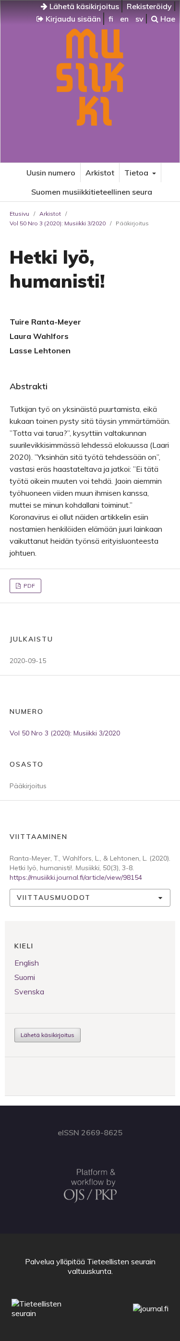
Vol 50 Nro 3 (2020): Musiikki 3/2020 (58, 223)
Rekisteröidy (149, 6)
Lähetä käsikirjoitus (83, 6)
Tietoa (137, 172)
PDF (28, 585)
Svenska (29, 991)
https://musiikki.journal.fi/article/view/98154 (76, 877)
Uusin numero (50, 172)
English (26, 963)
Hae (166, 18)
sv (139, 18)
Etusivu (19, 213)
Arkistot (99, 172)
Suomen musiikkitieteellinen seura (91, 192)
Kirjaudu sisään (72, 18)
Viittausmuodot (54, 897)
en (124, 18)
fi (110, 18)
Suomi (24, 977)
